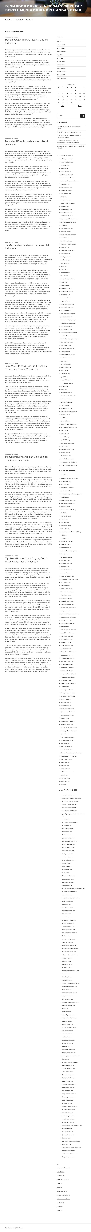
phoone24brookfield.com (68, 721)
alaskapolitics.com (66, 193)
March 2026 (60, 41)
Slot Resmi (60, 1206)
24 (71, 99)
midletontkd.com (67, 1037)
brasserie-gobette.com (67, 740)
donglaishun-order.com (67, 667)
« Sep (62, 106)
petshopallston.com (68, 879)
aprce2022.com (65, 414)
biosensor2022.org (66, 516)
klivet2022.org (65, 522)
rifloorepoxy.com (67, 967)
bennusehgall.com (66, 544)
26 (80, 99)
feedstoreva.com (65, 762)
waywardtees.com (66, 171)
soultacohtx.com (65, 778)
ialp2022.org (64, 519)
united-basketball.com (68, 910)
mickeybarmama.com (67, 724)
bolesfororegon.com (68, 1100)
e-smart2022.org (65, 373)
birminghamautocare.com (68, 693)
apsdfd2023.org (65, 440)
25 (76, 99)
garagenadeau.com (66, 329)
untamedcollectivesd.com (69, 992)
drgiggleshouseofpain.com (68, 323)
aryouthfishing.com (67, 907)
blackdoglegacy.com (68, 847)
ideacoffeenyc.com (66, 595)
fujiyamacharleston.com (67, 661)
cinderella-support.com (67, 304)
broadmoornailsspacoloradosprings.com (73, 888)
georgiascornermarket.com (68, 617)
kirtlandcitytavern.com (68, 1065)
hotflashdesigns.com (66, 326)
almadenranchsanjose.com (68, 395)
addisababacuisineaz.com (69, 1154)
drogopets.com (65, 765)
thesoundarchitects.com (69, 1018)
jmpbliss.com (64, 282)
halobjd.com (64, 225)
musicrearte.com (65, 743)
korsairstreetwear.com (68, 876)
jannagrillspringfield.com (67, 658)
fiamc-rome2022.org (67, 671)
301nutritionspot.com (68, 1068)
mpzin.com (64, 266)
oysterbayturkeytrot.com (69, 945)
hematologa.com (67, 831)
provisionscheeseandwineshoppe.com (71, 494)
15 (63, 96)
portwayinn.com (67, 1011)
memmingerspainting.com (68, 313)
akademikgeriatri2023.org (68, 500)
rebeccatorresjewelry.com (68, 279)
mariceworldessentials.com (68, 674)
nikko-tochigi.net (67, 1046)
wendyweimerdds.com (67, 291)
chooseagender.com (66, 187)
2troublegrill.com (67, 977)
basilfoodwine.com (67, 1043)
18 (76, 96)
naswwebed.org (65, 405)
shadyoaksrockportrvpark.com (69, 579)
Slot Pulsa (59, 1210)
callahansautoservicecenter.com (70, 614)
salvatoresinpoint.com (67, 342)
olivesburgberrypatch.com (69, 955)
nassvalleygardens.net (68, 1116)
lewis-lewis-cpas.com (67, 383)
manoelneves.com (66, 200)
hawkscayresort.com (67, 557)
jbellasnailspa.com (66, 699)
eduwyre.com (64, 361)
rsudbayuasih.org (67, 1128)
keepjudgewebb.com (68, 1024)
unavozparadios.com (66, 569)
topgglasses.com (67, 885)
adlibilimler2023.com (67, 402)
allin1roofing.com (67, 1021)
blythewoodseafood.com (68, 712)
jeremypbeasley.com (66, 317)
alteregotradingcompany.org (69, 411)
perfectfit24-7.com (66, 620)
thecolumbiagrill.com (66, 491)
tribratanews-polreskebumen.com (72, 1125)
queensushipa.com (66, 288)
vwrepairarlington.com (68, 795)
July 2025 (59, 55)
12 (80, 93)
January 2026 (61, 48)
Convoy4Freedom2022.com (69, 427)
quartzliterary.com (66, 648)
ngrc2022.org (64, 377)
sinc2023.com (65, 484)
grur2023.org (64, 430)
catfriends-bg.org (65, 165)
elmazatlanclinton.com (67, 592)
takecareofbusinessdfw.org (68, 234)
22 (63, 99)
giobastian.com (66, 961)
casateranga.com (67, 980)
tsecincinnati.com (66, 547)
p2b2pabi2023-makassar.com (69, 478)
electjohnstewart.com (68, 1119)
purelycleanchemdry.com (68, 250)
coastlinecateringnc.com (69, 807)
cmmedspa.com (67, 1034)
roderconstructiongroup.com (69, 551)
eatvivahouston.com (68, 850)
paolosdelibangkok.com (67, 715)
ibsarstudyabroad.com (67, 541)
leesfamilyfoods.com (66, 380)
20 (84, 96)
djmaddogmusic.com (68, 1015)
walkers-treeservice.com (69, 986)
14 (58, 96)
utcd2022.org (64, 513)
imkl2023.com (65, 446)
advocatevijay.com (66, 399)
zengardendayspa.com (68, 926)
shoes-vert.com (65, 573)
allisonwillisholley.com (68, 1005)
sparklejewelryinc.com (68, 929)
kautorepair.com (65, 585)
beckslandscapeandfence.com (71, 801)
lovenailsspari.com (66, 642)
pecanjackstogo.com (68, 923)
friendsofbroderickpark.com (68, 652)
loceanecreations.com (68, 1075)
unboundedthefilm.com (67, 162)
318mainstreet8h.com (67, 639)
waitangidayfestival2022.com (69, 462)
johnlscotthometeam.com (68, 348)
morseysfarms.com (66, 746)
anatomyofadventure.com (69, 1027)
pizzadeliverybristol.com (67, 604)
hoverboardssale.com (67, 190)
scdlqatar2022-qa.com (67, 487)
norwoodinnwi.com (67, 1090)
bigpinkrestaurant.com (67, 307)
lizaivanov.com (66, 835)
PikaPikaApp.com (66, 231)
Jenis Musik (19, 20)
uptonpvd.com (66, 974)
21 (58, 99)
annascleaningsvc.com (69, 939)
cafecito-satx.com (67, 917)
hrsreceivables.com (66, 298)
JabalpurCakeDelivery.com (68, 222)
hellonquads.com (65, 560)
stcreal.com (64, 269)
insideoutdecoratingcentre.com (69, 339)
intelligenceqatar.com (67, 228)
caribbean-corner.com (68, 1049)
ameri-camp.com (65, 294)
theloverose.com (67, 863)
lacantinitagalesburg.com (68, 601)
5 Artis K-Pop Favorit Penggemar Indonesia (69, 132)
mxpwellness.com (67, 996)
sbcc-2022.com (65, 421)
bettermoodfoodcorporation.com (70, 181)
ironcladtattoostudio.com (69, 932)
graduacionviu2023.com (69, 920)
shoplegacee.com (66, 257)
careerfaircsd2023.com (67, 449)
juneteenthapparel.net (68, 1135)
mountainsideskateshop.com (70, 1062)
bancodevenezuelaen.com (68, 178)
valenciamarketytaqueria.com (71, 898)
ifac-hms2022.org (66, 525)
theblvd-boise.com (66, 367)
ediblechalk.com (65, 768)
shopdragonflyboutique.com (69, 731)
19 (80, 96)
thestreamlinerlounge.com (69, 1106)
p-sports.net (65, 872)
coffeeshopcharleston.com (68, 629)
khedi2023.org (65, 497)
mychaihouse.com (66, 702)
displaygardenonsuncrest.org (69, 756)
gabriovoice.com (67, 866)
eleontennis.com (65, 386)
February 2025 (61, 61)
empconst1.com (65, 301)
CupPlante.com (65, 263)
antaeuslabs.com (65, 247)
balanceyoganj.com (66, 209)
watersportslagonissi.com (68, 354)
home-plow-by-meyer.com (69, 841)
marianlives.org (65, 168)
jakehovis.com (65, 686)
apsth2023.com (65, 452)
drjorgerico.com (65, 285)
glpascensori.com (67, 964)
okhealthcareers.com (67, 155)
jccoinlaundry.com (66, 582)
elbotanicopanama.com (67, 576)
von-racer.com (65, 626)
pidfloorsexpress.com (67, 174)
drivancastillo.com (67, 1030)
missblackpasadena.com (69, 891)
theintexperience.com (67, 159)
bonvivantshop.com (66, 260)
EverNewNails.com (66, 336)
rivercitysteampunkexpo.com (70, 1056)
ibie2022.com (64, 418)
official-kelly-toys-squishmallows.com (71, 753)
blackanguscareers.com (69, 1097)
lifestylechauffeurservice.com (69, 332)
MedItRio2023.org (66, 455)
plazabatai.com (65, 554)
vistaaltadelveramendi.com (70, 804)
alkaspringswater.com (67, 636)
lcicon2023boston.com (67, 459)
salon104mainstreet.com (68, 633)
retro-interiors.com (66, 364)
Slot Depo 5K (60, 1175)
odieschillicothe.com (66, 598)
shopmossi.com (66, 989)
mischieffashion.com (66, 358)
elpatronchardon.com (67, 664)
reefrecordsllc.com (67, 901)
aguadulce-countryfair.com (68, 683)
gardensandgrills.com (68, 1040)
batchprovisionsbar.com (67, 737)
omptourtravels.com (68, 1122)
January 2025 (61, 64)
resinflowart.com (67, 869)
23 (67, 99)
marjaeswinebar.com (66, 588)
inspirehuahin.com (66, 310)
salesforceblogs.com (66, 212)
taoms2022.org (65, 528)
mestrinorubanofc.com (68, 1109)
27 (84, 99)
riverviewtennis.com (66, 749)
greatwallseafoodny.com (69, 860)
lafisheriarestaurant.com (68, 677)
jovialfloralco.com (66, 345)
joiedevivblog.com (67, 1081)
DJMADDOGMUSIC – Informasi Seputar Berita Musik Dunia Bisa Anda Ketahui (44, 8)
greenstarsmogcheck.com (68, 607)
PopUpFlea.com (65, 272)
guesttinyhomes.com (68, 838)
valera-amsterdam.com (69, 1084)
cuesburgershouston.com (69, 810)
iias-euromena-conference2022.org (71, 532)
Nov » (79, 106)
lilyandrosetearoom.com (69, 951)
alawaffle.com (66, 904)
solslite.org (65, 1008)
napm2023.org (65, 437)
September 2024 (62, 78)
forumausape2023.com (67, 443)
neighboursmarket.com (69, 1093)
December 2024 (61, 68)
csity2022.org (64, 538)
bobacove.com (65, 718)
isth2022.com (64, 475)
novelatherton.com (67, 1112)
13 (84, 93)
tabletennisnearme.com (67, 772)
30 (67, 102)
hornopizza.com (66, 825)
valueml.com (64, 275)
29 (63, 102)
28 (58, 102)
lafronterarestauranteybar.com (71, 948)
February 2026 (61, 45)
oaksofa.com (64, 775)
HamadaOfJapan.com (67, 238)
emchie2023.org (65, 506)
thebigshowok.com (67, 854)
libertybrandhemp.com (68, 1087)
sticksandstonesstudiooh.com (70, 983)
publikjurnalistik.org (67, 1131)
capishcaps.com (65, 781)
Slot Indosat (60, 1202)
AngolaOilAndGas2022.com (68, 424)
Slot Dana (59, 1187)
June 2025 (60, 58)
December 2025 (61, 51)
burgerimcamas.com (68, 1157)
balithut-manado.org (66, 408)
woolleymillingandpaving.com (70, 970)
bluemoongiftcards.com (69, 1052)
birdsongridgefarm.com (69, 1078)
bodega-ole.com (67, 1103)
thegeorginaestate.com (67, 708)
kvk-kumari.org (66, 1144)
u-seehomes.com (65, 351)
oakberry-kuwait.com (67, 645)
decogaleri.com (65, 566)
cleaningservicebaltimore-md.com (72, 798)
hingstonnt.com (65, 184)
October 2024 (61, 74)
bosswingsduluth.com (67, 690)
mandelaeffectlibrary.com (68, 203)
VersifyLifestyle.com (66, 241)
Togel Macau (60, 1171)
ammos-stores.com (68, 1071)
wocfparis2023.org (66, 481)
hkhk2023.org (65, 433)
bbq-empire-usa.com (66, 759)
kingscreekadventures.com (68, 244)
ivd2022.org (64, 535)
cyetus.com (64, 389)
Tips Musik (29, 20)
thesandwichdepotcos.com (68, 320)
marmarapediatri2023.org (68, 503)
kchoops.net (65, 1059)
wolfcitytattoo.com (67, 942)
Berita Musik (9, 20)
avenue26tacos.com (68, 882)
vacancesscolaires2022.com (69, 465)
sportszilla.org (64, 734)
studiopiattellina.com (66, 655)
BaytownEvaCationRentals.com (70, 219)
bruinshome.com (67, 936)
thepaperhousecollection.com (70, 1002)
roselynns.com (65, 206)
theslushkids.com (67, 958)
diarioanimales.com (66, 563)
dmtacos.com (66, 819)
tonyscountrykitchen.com (68, 696)
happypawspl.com (66, 611)
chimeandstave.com (68, 857)
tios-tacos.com (66, 913)
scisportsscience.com (68, 1150)
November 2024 (61, 71)
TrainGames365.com (67, 215)
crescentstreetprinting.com (70, 822)
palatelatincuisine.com (68, 844)
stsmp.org (63, 196)
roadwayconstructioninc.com (69, 727)
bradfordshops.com (66, 392)
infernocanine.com (67, 999)
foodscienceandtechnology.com (71, 1147)
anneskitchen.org (67, 895)
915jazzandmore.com (67, 680)
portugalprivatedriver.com (68, 623)
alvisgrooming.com (66, 705)
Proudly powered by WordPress (14, 1228)
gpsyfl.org (63, 784)
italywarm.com (66, 1138)
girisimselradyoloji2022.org (68, 510)
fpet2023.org (64, 370)
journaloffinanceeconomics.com (71, 1141)
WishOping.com (65, 253)
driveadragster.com (67, 828)
